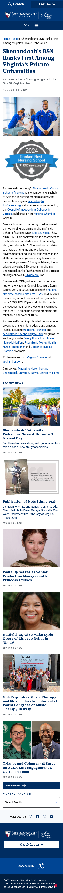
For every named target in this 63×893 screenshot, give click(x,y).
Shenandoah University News (20, 372)
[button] (15, 4)
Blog (16, 38)
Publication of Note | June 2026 (29, 501)
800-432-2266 (48, 883)
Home (6, 38)
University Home (49, 372)
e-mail (30, 883)
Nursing (43, 368)
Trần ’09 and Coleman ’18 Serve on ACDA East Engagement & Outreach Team (29, 767)
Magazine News (28, 368)
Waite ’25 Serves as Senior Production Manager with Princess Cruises (25, 576)
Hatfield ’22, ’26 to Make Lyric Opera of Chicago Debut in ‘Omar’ (28, 638)
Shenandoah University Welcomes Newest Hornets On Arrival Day (29, 434)
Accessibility (26, 866)
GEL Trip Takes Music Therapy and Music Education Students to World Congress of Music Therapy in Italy (31, 703)
